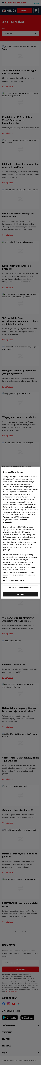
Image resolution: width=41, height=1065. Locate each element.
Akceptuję (20, 594)
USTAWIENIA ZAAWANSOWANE (20, 588)
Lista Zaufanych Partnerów (13, 580)
